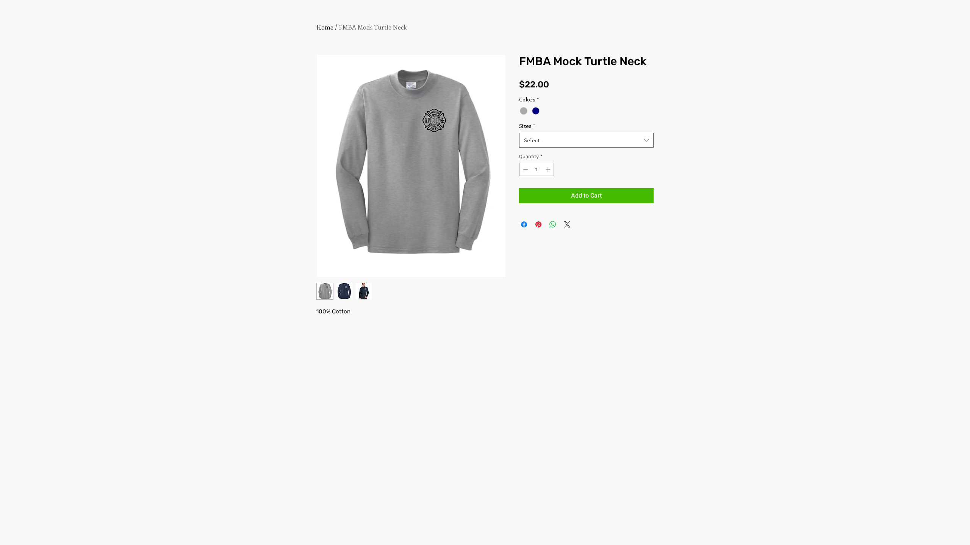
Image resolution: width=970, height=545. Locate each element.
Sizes (527, 125)
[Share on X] (567, 224)
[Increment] (548, 169)
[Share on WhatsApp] (552, 224)
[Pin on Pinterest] (538, 224)
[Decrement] (524, 169)
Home (324, 27)
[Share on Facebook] (524, 224)
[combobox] (586, 140)
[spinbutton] (536, 169)
